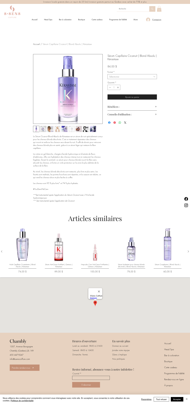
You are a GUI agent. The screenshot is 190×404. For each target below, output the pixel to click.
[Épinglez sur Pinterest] (114, 122)
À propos (168, 385)
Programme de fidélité (174, 373)
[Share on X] (125, 122)
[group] (95, 251)
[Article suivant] (188, 251)
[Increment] (118, 87)
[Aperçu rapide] (22, 244)
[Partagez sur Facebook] (109, 122)
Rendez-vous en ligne (174, 379)
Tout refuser (161, 399)
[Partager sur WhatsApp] (120, 122)
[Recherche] (152, 9)
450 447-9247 (16, 355)
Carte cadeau (170, 367)
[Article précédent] (1, 251)
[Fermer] (186, 399)
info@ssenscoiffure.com (20, 359)
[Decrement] (109, 87)
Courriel (75, 374)
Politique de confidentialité (22, 400)
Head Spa (169, 349)
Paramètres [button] (146, 399)
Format (111, 72)
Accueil (36, 44)
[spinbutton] (113, 87)
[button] (159, 9)
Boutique (168, 361)
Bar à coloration (171, 355)
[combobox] (132, 76)
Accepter (177, 399)
